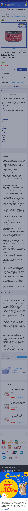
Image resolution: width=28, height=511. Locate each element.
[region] (14, 504)
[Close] (26, 500)
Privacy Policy (4, 509)
